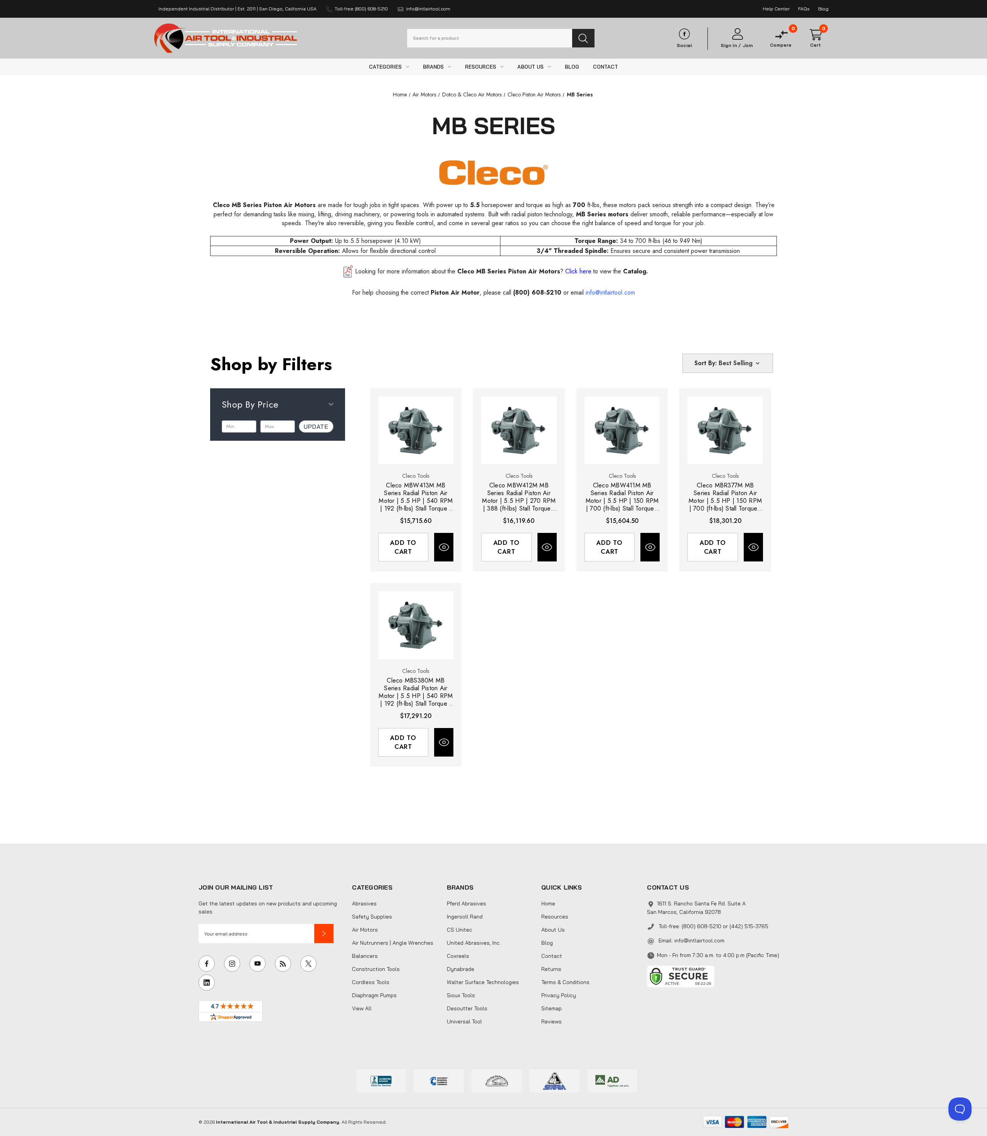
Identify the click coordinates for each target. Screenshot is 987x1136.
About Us (553, 929)
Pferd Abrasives (466, 903)
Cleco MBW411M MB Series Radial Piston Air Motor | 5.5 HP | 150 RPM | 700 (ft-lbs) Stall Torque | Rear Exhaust (622, 497)
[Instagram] (232, 964)
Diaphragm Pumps (374, 995)
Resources (554, 916)
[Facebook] (207, 964)
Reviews (551, 1021)
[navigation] (400, 94)
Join (748, 45)
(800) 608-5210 (537, 292)
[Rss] (283, 964)
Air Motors (365, 929)
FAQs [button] (804, 9)
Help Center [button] (776, 9)
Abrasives (364, 903)
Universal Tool (464, 1021)
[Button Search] (583, 38)
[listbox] (740, 363)
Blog (547, 942)
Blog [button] (823, 9)
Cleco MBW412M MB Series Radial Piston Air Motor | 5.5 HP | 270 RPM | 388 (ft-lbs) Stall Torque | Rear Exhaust (519, 497)
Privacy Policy (558, 995)
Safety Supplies (372, 916)
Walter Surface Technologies (483, 982)
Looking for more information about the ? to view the (501, 271)
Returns (551, 969)
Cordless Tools (370, 982)
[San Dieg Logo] (439, 1080)
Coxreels (458, 955)
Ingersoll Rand (465, 916)
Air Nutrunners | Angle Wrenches (392, 942)
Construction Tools (376, 969)
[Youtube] (257, 964)
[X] (308, 964)
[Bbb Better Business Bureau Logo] (381, 1080)
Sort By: (705, 363)
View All (362, 1008)
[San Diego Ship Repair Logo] (497, 1080)
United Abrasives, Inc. (474, 942)
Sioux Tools (461, 995)
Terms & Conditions (565, 982)
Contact (551, 955)
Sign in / (731, 45)
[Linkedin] (207, 982)
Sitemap (551, 1008)
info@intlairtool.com (699, 940)
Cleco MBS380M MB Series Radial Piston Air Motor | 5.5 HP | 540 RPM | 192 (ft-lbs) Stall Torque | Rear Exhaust (416, 692)
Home (548, 903)
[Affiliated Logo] (612, 1080)
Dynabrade (460, 969)
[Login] (737, 34)
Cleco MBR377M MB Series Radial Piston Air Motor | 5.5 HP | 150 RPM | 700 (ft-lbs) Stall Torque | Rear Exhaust (725, 497)
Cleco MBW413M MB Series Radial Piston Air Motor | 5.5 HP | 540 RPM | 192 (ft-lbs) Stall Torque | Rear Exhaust (416, 497)
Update (316, 426)
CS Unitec (459, 929)
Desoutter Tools (467, 1008)
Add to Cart (403, 547)
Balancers (365, 955)
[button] (323, 933)
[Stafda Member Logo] (554, 1080)
